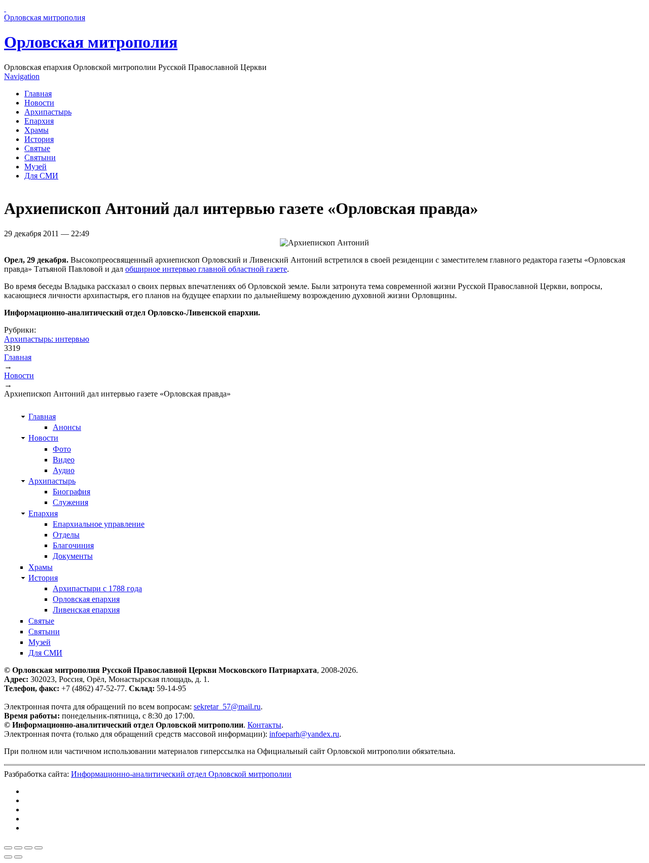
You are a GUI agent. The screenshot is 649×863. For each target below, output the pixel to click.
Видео (64, 459)
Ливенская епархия (86, 609)
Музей (35, 166)
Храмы (36, 130)
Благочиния (73, 545)
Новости (39, 102)
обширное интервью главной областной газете (206, 269)
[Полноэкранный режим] (28, 847)
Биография (71, 491)
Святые (37, 148)
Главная (38, 93)
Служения (70, 502)
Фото (62, 449)
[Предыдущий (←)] (8, 856)
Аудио (64, 470)
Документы (73, 556)
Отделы (66, 534)
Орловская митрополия (90, 42)
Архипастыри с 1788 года (97, 588)
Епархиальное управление (99, 524)
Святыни (40, 157)
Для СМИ (41, 175)
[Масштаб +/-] (38, 847)
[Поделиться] (18, 847)
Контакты (264, 725)
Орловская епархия (86, 599)
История (39, 139)
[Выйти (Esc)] (8, 847)
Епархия (39, 121)
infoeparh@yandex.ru (304, 734)
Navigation (22, 76)
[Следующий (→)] (18, 856)
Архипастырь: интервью (46, 339)
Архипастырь (47, 111)
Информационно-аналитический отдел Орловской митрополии (181, 774)
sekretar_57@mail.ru (227, 706)
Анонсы (67, 427)
